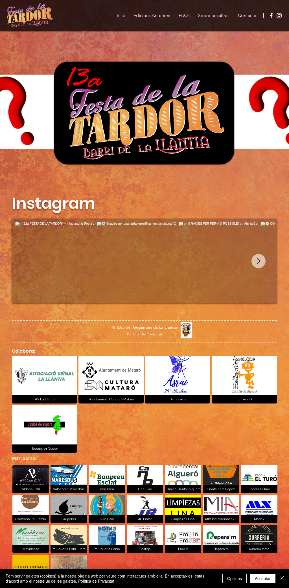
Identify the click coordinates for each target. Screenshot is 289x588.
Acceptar (263, 578)
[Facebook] (271, 15)
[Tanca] (282, 578)
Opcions (234, 578)
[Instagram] (279, 15)
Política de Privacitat (96, 581)
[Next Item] (258, 261)
